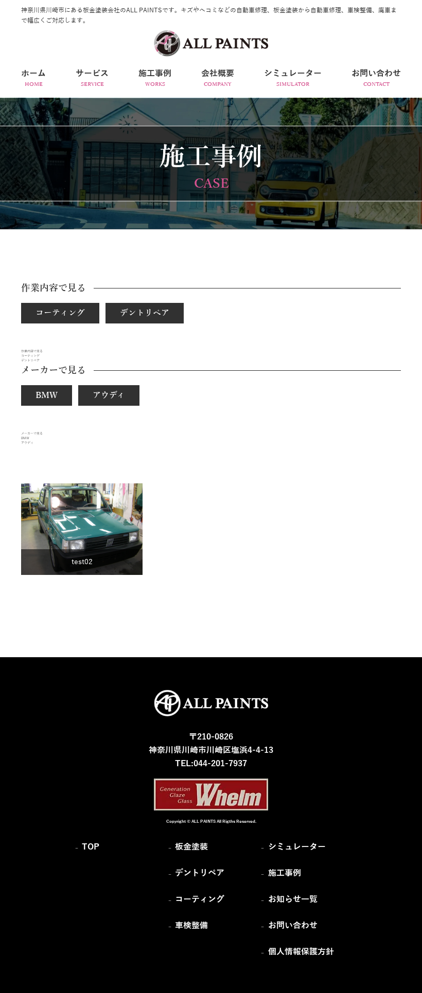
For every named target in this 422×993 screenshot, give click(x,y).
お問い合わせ (293, 925)
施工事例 (284, 873)
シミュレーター (297, 847)
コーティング (60, 313)
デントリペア (144, 313)
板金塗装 (191, 847)
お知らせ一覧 (293, 899)
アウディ (109, 395)
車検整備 (191, 925)
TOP (90, 847)
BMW (47, 395)
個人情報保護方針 (301, 951)
